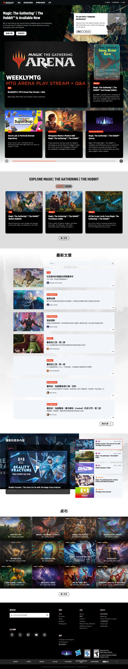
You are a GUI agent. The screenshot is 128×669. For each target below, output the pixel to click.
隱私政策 (42, 661)
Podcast (61, 621)
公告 (48, 272)
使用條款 (15, 661)
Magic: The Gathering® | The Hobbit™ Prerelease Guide (64, 222)
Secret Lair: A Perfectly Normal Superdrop (24, 144)
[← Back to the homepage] (8, 2)
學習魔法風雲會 (40, 2)
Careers (82, 619)
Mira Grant (53, 393)
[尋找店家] (47, 615)
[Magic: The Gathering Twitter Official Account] (20, 634)
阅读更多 (21, 33)
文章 (49, 2)
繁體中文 (79, 31)
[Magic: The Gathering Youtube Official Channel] (36, 634)
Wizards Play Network (87, 624)
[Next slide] (121, 161)
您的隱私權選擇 (94, 661)
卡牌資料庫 (104, 621)
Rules (61, 619)
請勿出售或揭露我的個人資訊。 (81, 661)
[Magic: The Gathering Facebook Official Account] (12, 634)
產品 (19, 2)
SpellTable (103, 626)
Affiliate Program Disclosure (86, 627)
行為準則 (28, 661)
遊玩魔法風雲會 (28, 2)
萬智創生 (50, 338)
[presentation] (113, 285)
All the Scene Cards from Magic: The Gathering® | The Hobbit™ (104, 222)
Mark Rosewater (55, 349)
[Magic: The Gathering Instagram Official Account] (44, 634)
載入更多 (64, 238)
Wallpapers (63, 624)
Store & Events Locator (108, 619)
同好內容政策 (68, 661)
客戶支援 (55, 661)
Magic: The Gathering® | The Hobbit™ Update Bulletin (24, 222)
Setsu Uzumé (53, 305)
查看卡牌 (9, 33)
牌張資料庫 (116, 2)
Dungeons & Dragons (66, 639)
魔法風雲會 (104, 614)
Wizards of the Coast (56, 283)
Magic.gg (103, 616)
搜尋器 (108, 2)
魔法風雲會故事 (52, 294)
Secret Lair (104, 624)
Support (82, 621)
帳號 (124, 2)
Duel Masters (63, 642)
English (87, 31)
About (82, 614)
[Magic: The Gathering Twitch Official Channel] (28, 634)
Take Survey (104, 145)
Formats (62, 616)
